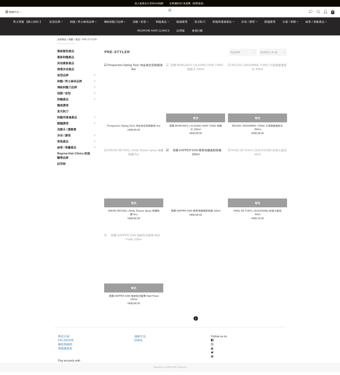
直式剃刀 (199, 21)
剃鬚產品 (161, 21)
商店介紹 (63, 336)
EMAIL (138, 340)
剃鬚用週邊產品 (222, 21)
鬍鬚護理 (269, 21)
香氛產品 (63, 141)
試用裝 (181, 30)
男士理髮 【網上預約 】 (27, 21)
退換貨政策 (65, 348)
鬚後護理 (181, 21)
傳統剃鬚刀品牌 (113, 21)
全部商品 (61, 39)
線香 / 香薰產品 (314, 21)
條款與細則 (65, 344)
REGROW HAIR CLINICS (153, 30)
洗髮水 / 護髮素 (66, 129)
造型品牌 (54, 21)
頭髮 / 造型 (139, 21)
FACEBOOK (66, 340)
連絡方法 (140, 336)
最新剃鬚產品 (65, 57)
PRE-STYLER (89, 39)
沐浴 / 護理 (248, 21)
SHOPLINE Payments (176, 367)
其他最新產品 (65, 63)
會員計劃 (197, 30)
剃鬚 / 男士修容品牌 (82, 21)
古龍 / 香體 (289, 21)
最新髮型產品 (65, 51)
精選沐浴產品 (65, 69)
